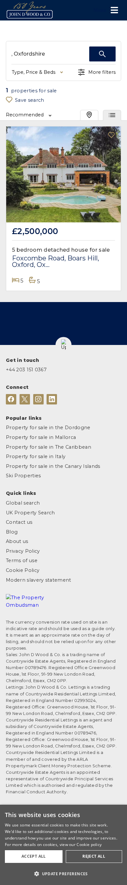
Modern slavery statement (38, 580)
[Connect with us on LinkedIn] (52, 399)
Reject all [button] (93, 856)
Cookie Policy (22, 570)
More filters (102, 72)
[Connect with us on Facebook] (11, 399)
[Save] (111, 135)
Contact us (19, 522)
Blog (12, 532)
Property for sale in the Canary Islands (53, 466)
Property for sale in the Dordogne (48, 427)
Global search (23, 503)
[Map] (89, 115)
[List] (112, 115)
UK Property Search (30, 513)
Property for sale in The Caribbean (48, 447)
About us (17, 541)
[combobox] (50, 53)
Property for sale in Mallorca (41, 437)
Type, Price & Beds (33, 72)
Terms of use (21, 560)
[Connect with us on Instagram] (38, 399)
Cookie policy (89, 844)
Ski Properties (23, 476)
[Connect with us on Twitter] (25, 399)
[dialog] (63, 845)
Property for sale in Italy (35, 456)
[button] (64, 345)
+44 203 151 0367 (26, 370)
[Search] (102, 53)
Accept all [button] (33, 856)
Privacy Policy (23, 551)
